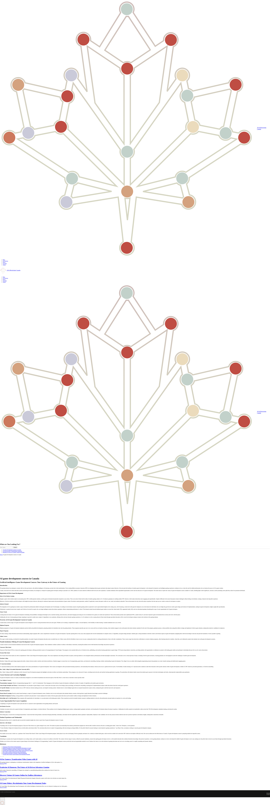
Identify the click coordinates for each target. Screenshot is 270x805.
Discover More (3, 763)
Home (1, 554)
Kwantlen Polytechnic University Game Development (15, 753)
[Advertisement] (135, 566)
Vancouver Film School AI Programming (12, 746)
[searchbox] (6, 547)
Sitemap (268, 793)
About (4, 264)
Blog (4, 259)
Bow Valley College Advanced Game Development (14, 751)
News (4, 262)
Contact (268, 794)
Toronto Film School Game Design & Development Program (16, 754)
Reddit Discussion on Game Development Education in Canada (17, 748)
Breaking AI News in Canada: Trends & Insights (13, 552)
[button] (2, 801)
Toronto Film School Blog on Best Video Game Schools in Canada (18, 750)
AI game (5, 263)
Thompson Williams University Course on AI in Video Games (16, 749)
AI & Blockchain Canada (261, 128)
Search (15, 547)
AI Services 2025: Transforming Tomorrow (12, 551)
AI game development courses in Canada (12, 549)
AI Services (5, 261)
